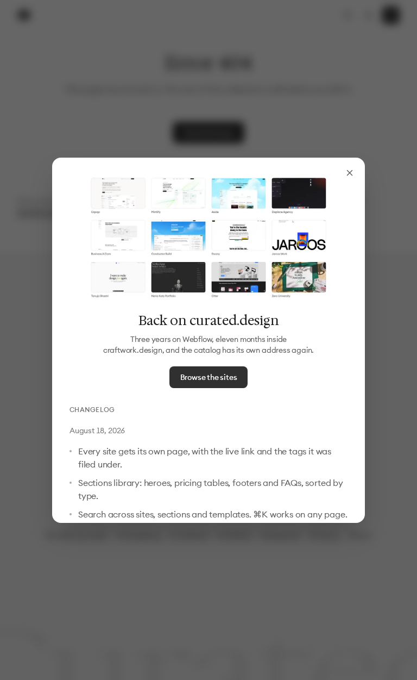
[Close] (349, 173)
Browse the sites (208, 377)
